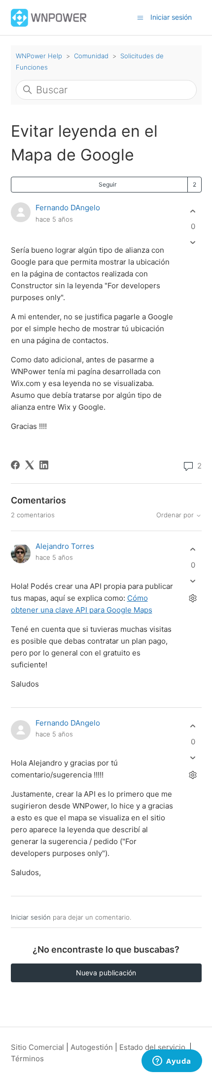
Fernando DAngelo (67, 207)
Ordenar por (176, 515)
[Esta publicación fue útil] (193, 211)
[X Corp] (29, 465)
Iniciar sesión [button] (171, 17)
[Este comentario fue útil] (193, 549)
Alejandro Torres (64, 546)
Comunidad (91, 56)
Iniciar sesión (31, 917)
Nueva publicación (106, 972)
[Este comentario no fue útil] (193, 580)
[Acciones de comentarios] (193, 598)
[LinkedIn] (43, 465)
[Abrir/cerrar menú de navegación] (140, 17)
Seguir (107, 184)
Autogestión (92, 1047)
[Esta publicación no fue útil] (193, 242)
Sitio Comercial (37, 1047)
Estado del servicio (152, 1047)
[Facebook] (15, 465)
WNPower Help (39, 56)
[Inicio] (49, 17)
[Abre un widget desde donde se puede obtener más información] (171, 1061)
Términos (27, 1058)
